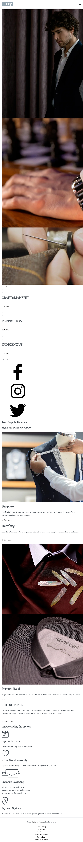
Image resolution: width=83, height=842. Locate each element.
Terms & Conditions (41, 840)
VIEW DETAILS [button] (7, 721)
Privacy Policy (41, 837)
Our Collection (41, 832)
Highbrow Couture (38, 822)
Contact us (41, 829)
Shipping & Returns (41, 834)
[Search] (80, 4)
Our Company (41, 827)
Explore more (7, 520)
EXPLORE (5, 306)
